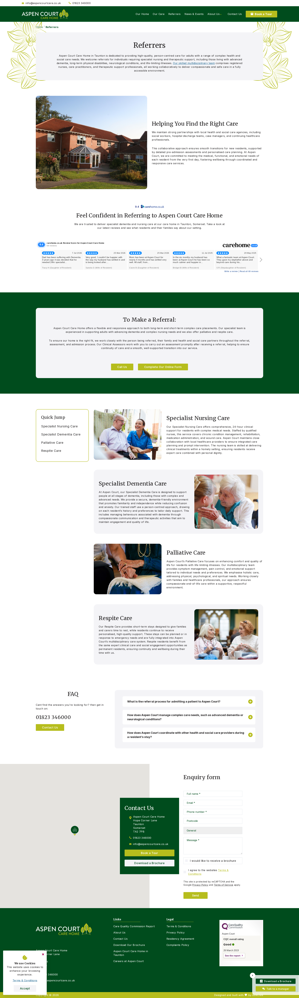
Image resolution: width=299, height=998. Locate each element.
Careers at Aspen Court (128, 961)
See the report (232, 955)
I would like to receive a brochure (213, 860)
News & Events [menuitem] (194, 14)
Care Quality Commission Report (134, 926)
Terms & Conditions (178, 926)
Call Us (122, 367)
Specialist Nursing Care (59, 426)
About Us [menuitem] (213, 14)
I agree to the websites (208, 872)
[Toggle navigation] (82, 415)
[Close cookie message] (43, 954)
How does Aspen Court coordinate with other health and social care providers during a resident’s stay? (185, 735)
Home (39, 27)
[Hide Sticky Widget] (252, 975)
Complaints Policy (177, 945)
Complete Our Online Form (163, 367)
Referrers (52, 27)
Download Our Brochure (129, 945)
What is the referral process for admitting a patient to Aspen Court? (173, 701)
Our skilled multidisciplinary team (194, 63)
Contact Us (50, 727)
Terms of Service (223, 885)
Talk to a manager (277, 988)
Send (195, 895)
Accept (25, 988)
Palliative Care (52, 442)
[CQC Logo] (232, 929)
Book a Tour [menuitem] (263, 14)
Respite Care (51, 451)
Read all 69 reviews (249, 271)
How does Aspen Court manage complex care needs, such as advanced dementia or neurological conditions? (185, 717)
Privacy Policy (200, 885)
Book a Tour (149, 853)
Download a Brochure (149, 863)
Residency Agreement (180, 938)
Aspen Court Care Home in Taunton (130, 953)
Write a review (231, 271)
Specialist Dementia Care (61, 434)
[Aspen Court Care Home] (45, 14)
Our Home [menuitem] (142, 14)
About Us (119, 932)
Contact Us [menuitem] (235, 14)
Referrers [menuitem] (174, 14)
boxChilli (257, 995)
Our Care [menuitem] (158, 14)
